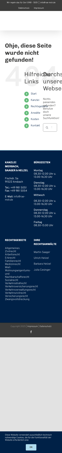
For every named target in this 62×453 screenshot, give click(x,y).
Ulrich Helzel (41, 258)
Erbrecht (10, 258)
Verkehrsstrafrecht (16, 283)
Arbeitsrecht (12, 254)
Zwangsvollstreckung (17, 299)
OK (31, 447)
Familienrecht (13, 261)
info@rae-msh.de (47, 2)
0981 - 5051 (32, 2)
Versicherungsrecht (16, 296)
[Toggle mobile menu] (55, 25)
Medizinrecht (13, 264)
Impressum (32, 326)
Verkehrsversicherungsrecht (21, 286)
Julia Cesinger (42, 270)
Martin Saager (42, 252)
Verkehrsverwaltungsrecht (20, 290)
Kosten (35, 119)
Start (34, 94)
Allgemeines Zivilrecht (12, 250)
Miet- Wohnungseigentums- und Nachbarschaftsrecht (18, 272)
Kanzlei (35, 100)
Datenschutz (46, 326)
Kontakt (35, 125)
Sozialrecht (11, 280)
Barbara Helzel (42, 264)
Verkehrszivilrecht (15, 293)
